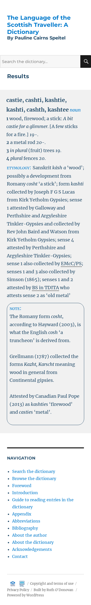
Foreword (21, 485)
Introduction (25, 492)
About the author (29, 535)
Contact (20, 556)
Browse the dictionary (34, 478)
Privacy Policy (18, 590)
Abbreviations (26, 521)
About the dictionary (33, 542)
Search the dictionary (33, 471)
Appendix (21, 513)
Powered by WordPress (25, 595)
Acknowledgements (32, 549)
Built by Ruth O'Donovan (53, 590)
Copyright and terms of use (52, 583)
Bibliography (25, 528)
